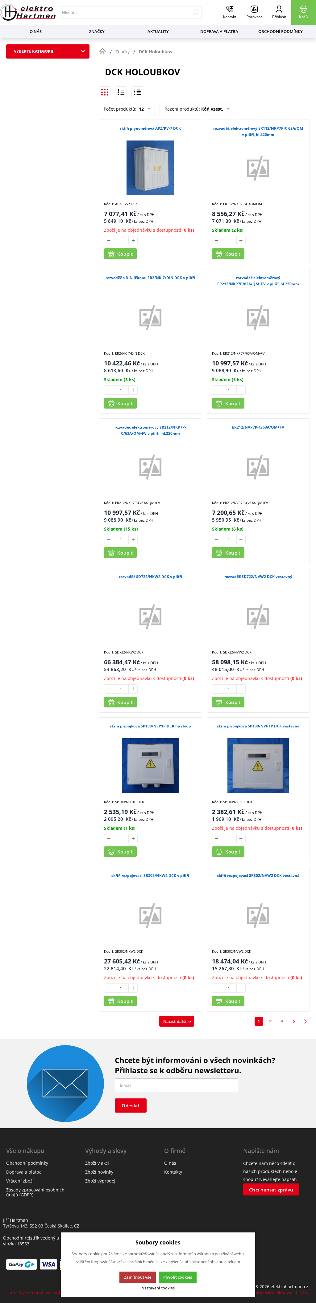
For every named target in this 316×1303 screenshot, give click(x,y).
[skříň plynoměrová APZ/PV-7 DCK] (150, 167)
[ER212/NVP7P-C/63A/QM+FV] (258, 466)
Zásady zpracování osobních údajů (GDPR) (35, 1192)
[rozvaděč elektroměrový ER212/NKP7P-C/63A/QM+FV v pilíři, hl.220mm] (150, 466)
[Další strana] (294, 1021)
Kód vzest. (212, 109)
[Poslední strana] (305, 1021)
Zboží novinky (99, 1172)
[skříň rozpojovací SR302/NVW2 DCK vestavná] (258, 915)
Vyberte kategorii (33, 51)
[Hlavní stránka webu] (102, 51)
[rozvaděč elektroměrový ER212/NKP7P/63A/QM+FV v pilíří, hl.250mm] (258, 317)
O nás (36, 31)
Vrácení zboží (20, 1181)
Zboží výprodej (100, 1181)
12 (141, 109)
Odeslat (130, 1105)
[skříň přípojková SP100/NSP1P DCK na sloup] (150, 765)
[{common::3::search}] (195, 12)
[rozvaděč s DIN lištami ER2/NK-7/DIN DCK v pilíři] (150, 317)
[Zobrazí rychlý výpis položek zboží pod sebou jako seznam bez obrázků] (137, 92)
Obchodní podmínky (280, 31)
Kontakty (173, 1172)
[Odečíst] (108, 240)
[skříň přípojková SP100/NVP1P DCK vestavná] (258, 765)
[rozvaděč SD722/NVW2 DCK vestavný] (258, 616)
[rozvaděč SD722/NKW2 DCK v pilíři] (150, 616)
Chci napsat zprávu (271, 1190)
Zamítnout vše (137, 1277)
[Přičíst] (133, 240)
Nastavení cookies (158, 1288)
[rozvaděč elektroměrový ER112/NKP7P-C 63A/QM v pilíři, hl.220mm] (258, 167)
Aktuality (158, 31)
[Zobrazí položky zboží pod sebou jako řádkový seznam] (121, 92)
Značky (97, 31)
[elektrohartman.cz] (28, 12)
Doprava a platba (219, 31)
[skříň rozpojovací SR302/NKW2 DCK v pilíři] (150, 915)
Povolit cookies (177, 1277)
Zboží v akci (97, 1163)
